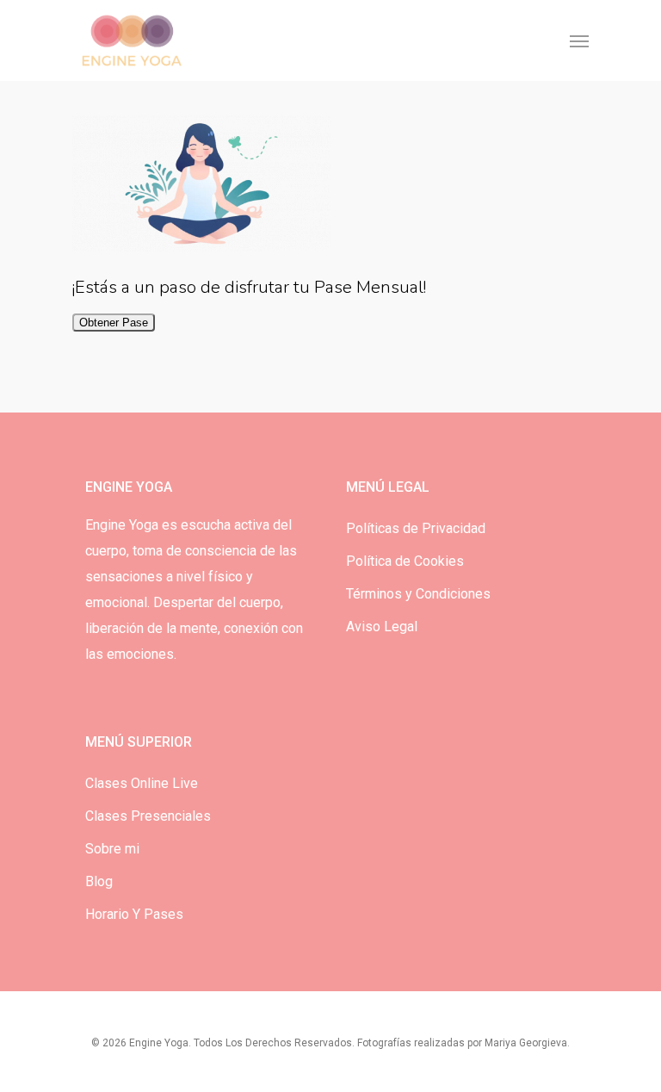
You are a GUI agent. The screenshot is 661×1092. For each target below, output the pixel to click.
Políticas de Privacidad (415, 528)
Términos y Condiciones (418, 594)
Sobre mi (112, 849)
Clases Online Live (141, 783)
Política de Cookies (405, 561)
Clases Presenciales (148, 816)
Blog (99, 881)
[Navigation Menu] (579, 40)
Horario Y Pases (134, 914)
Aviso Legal (381, 626)
